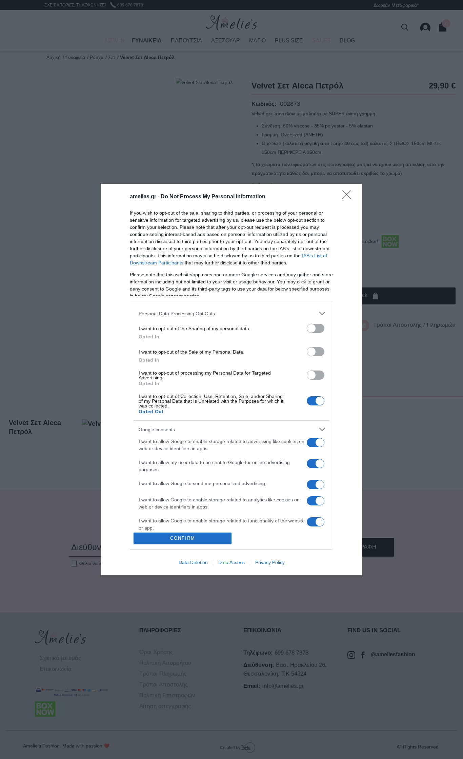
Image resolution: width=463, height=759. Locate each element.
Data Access (231, 562)
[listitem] (231, 313)
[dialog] (231, 379)
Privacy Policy (270, 562)
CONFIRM (182, 538)
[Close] (348, 197)
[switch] (315, 328)
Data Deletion (193, 562)
